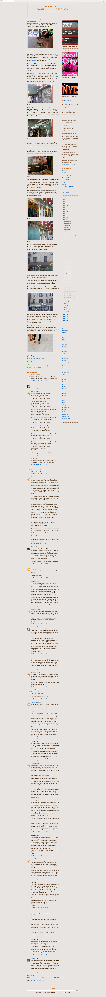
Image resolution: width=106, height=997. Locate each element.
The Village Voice (65, 177)
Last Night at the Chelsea (69, 297)
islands (63, 374)
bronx (63, 335)
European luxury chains (48, 59)
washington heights (66, 418)
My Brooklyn (67, 269)
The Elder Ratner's (68, 283)
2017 (64, 207)
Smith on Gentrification (69, 287)
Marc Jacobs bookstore (46, 151)
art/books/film (65, 330)
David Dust (33, 546)
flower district (65, 356)
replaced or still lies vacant (45, 73)
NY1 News (64, 172)
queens (63, 400)
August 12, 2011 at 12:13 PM (39, 936)
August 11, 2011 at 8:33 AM (39, 855)
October (66, 225)
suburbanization (65, 407)
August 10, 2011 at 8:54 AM (39, 388)
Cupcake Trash (30, 360)
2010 (64, 314)
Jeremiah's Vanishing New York (53, 8)
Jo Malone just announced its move (46, 247)
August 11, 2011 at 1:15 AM (39, 831)
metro (63, 381)
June (65, 301)
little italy (64, 376)
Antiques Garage (68, 265)
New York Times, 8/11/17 (67, 174)
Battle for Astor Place (69, 257)
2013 (64, 215)
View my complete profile (68, 164)
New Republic (65, 181)
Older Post (56, 977)
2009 (64, 316)
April (65, 305)
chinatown (64, 341)
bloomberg (64, 332)
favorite (63, 353)
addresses (64, 328)
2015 (64, 211)
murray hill (64, 386)
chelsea (63, 339)
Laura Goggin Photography (37, 626)
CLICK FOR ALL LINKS (67, 192)
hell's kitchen (64, 365)
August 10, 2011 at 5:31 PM (39, 698)
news (63, 391)
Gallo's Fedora (67, 237)
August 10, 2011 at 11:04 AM (39, 532)
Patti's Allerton (67, 247)
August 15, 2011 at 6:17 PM (39, 954)
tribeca (63, 411)
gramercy (64, 360)
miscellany (64, 384)
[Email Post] (47, 365)
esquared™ (33, 958)
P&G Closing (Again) (68, 285)
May (65, 303)
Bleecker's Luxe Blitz (33, 21)
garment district (65, 358)
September (67, 227)
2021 (64, 199)
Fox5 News (64, 170)
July (65, 299)
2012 (64, 217)
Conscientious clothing (33, 321)
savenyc (63, 402)
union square (64, 413)
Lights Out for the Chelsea (70, 291)
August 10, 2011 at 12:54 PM (39, 606)
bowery (63, 334)
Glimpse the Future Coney (70, 235)
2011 (64, 219)
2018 (64, 205)
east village (64, 351)
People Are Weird (31, 356)
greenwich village (36, 367)
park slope (64, 395)
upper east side (65, 414)
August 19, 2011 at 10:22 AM (39, 972)
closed (33, 60)
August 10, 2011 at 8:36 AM (39, 380)
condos (63, 342)
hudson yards (65, 369)
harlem (63, 363)
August (66, 229)
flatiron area (64, 355)
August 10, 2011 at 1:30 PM (39, 653)
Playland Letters (67, 231)
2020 (64, 201)
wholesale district (65, 420)
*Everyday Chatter (68, 239)
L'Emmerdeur (34, 476)
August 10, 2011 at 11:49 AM (39, 577)
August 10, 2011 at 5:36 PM (39, 708)
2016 (64, 209)
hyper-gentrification (66, 370)
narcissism (64, 388)
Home (43, 977)
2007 (64, 320)
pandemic (64, 393)
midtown (63, 383)
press (63, 397)
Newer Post (30, 977)
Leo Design (34, 55)
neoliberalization (65, 390)
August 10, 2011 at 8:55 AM (39, 455)
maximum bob (34, 467)
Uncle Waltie (34, 391)
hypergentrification (66, 372)
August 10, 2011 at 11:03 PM (39, 760)
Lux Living (33, 911)
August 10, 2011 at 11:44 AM (39, 563)
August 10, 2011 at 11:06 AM (39, 543)
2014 (64, 213)
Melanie (32, 458)
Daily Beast (64, 182)
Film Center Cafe (68, 261)
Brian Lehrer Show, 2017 (67, 175)
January (66, 311)
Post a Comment (31, 975)
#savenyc (64, 327)
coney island (64, 344)
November (66, 223)
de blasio (64, 346)
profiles (63, 398)
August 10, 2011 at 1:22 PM (39, 623)
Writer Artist (33, 384)
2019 (64, 203)
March (66, 307)
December (66, 221)
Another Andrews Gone (69, 253)
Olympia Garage (67, 273)
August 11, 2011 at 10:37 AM (39, 907)
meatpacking (64, 379)
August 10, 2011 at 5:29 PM (39, 686)
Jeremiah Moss (34, 609)
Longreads (64, 184)
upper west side (65, 416)
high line (63, 367)
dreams (63, 349)
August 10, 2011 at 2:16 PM (39, 669)
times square (64, 409)
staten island (64, 405)
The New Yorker (65, 179)
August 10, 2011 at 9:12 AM (39, 473)
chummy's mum (34, 374)
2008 (64, 318)
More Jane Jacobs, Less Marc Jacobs (36, 358)
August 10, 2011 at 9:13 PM (39, 738)
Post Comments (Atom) (39, 980)
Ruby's (65, 233)
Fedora (28, 283)
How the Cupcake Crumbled (33, 361)
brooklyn (63, 337)
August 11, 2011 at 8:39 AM (39, 879)
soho (63, 404)
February (66, 309)
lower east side (65, 377)
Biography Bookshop (32, 153)
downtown (64, 348)
